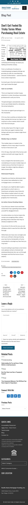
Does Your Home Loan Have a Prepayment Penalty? (11, 373)
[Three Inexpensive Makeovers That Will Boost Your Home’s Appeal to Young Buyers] (3, 378)
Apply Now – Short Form (8, 428)
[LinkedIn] (11, 396)
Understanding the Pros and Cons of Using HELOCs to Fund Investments (12, 364)
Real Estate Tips (15, 261)
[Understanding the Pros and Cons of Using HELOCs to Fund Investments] (6, 360)
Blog (2, 432)
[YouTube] (19, 396)
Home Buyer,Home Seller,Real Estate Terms (11, 267)
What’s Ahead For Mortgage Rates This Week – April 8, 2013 (21, 290)
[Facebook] (8, 396)
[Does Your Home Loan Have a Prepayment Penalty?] (3, 369)
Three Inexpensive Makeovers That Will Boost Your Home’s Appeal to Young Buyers (14, 382)
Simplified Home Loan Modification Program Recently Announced (7, 290)
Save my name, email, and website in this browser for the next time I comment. (13, 341)
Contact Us (4, 435)
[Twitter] (15, 396)
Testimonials (5, 430)
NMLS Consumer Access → (9, 468)
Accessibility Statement (8, 425)
